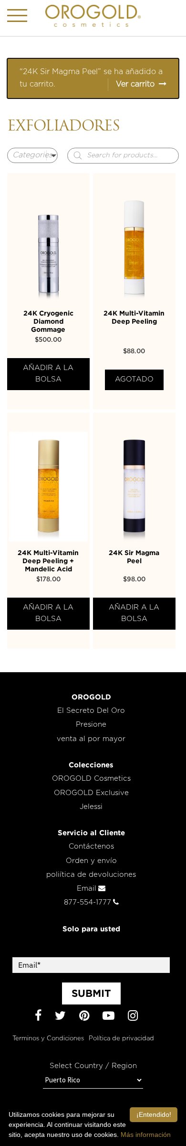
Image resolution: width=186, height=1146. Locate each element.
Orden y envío (91, 860)
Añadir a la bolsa (48, 373)
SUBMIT (91, 993)
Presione (91, 724)
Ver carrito (135, 84)
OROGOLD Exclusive (91, 793)
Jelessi (91, 806)
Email (86, 888)
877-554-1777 (87, 902)
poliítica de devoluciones (91, 874)
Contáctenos (91, 846)
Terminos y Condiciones (48, 1039)
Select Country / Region (93, 1066)
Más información (146, 1134)
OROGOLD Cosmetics (91, 778)
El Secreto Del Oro (91, 710)
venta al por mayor (91, 738)
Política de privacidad (121, 1039)
